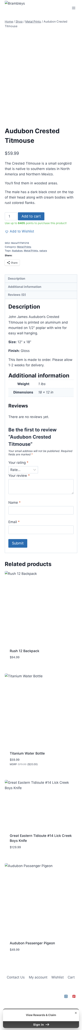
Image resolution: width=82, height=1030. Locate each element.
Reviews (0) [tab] (17, 295)
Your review (19, 476)
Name (14, 503)
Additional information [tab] (24, 287)
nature (43, 250)
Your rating (18, 463)
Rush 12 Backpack (24, 651)
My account (38, 977)
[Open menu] (73, 8)
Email (14, 522)
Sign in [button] (39, 1024)
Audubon (17, 250)
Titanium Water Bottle (27, 753)
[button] (19, 231)
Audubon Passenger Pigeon (32, 943)
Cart (71, 977)
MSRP (13, 764)
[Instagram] (66, 996)
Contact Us (16, 977)
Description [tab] (16, 278)
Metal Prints (24, 246)
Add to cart (31, 216)
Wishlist (57, 977)
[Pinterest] (73, 996)
